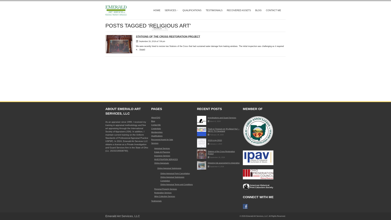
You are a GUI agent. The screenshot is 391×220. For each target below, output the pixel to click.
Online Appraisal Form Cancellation (175, 173)
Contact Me (273, 10)
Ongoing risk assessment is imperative (224, 163)
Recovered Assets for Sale (162, 140)
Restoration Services (163, 193)
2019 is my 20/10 (215, 140)
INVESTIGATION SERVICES (166, 159)
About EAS (155, 118)
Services (170, 10)
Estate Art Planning (162, 152)
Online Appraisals (161, 163)
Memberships (157, 132)
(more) (142, 49)
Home (156, 10)
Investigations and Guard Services (222, 118)
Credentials (156, 129)
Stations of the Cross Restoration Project (168, 36)
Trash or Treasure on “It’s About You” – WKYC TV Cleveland (223, 130)
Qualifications (192, 10)
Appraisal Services (162, 148)
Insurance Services (162, 156)
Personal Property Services (165, 189)
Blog (258, 10)
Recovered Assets (239, 10)
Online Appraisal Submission (169, 168)
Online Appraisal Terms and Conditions (176, 184)
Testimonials (214, 10)
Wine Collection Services (164, 196)
